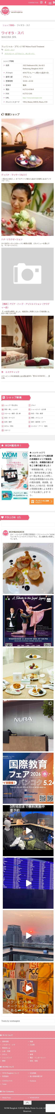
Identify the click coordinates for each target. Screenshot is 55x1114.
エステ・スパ (9, 50)
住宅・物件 (8, 422)
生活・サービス (9, 418)
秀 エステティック (10, 371)
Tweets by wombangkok (10, 1021)
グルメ (33, 405)
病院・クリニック (37, 418)
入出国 (32, 1045)
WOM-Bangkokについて (10, 1073)
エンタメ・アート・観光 (39, 426)
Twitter (4, 1084)
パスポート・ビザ (8, 1045)
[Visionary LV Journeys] (28, 830)
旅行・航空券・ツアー (38, 422)
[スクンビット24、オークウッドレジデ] (28, 988)
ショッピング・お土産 (38, 409)
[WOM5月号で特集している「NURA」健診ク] (28, 725)
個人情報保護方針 (36, 1076)
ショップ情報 (8, 25)
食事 (31, 1054)
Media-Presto (6, 1098)
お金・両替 (6, 1051)
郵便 (3, 1061)
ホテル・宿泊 (8, 426)
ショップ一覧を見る (11, 405)
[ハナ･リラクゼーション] (27, 209)
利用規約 (5, 1076)
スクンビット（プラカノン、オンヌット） (20, 53)
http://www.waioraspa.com (32, 98)
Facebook (33, 1081)
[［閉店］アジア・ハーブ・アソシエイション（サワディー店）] (27, 274)
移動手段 (33, 1051)
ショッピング (7, 1058)
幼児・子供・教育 (37, 413)
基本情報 (5, 1041)
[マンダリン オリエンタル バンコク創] (28, 673)
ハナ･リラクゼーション (11, 239)
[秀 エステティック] (27, 342)
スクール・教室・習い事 (12, 413)
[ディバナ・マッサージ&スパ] (27, 145)
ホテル (4, 1054)
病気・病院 (34, 1061)
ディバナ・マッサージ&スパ (14, 174)
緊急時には (6, 1048)
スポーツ (7, 430)
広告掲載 (33, 1073)
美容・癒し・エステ (11, 409)
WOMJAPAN (34, 1098)
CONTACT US (33, 3)
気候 (31, 1041)
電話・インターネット (38, 1058)
